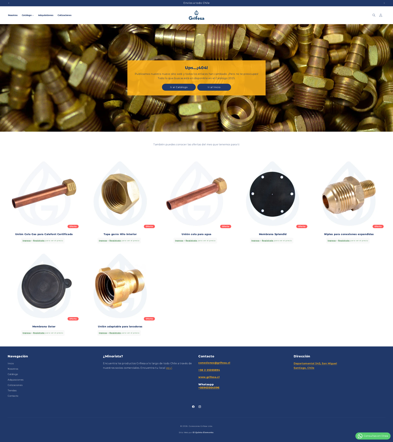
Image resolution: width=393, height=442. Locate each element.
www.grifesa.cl (209, 377)
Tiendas (12, 390)
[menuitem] (13, 15)
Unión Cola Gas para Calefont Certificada (44, 234)
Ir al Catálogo (179, 87)
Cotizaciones (15, 385)
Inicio (11, 363)
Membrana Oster (44, 326)
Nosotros (13, 369)
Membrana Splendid (273, 234)
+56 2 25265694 (209, 370)
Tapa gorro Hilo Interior (120, 234)
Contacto (13, 396)
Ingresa (27, 240)
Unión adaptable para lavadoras (120, 326)
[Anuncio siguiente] (384, 3)
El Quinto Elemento (203, 432)
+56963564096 (209, 387)
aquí (169, 367)
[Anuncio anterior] (8, 3)
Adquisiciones (15, 379)
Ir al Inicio (214, 87)
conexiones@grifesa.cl (214, 362)
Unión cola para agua (196, 234)
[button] (374, 15)
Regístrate (39, 240)
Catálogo (13, 374)
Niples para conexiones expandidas (349, 234)
